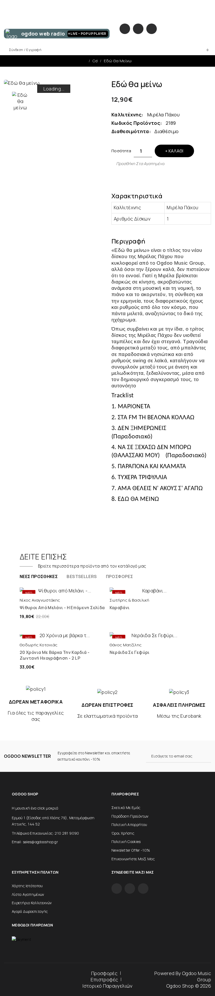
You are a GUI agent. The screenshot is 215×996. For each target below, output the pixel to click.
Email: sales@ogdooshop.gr (35, 841)
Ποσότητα (121, 151)
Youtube (151, 29)
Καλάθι (176, 151)
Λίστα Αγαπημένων (28, 894)
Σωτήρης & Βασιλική (129, 600)
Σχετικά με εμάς (125, 807)
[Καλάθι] (42, 588)
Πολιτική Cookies (126, 841)
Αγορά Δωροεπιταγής (30, 911)
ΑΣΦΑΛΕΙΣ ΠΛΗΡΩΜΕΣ (179, 705)
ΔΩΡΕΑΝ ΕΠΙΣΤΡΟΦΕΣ (107, 705)
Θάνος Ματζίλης (126, 645)
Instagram (138, 29)
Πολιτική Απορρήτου (129, 824)
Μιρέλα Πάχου (163, 114)
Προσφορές (104, 973)
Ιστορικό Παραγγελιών (107, 986)
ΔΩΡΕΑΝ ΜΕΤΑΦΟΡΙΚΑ (36, 701)
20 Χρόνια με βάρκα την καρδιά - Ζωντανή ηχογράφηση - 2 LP (54, 655)
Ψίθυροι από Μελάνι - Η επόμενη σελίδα (62, 607)
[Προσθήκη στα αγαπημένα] (83, 588)
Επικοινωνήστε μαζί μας (133, 858)
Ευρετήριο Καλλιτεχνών (32, 902)
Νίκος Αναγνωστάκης (40, 600)
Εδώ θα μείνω (118, 61)
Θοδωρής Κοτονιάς (39, 645)
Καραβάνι (120, 607)
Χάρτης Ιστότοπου (27, 885)
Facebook (125, 29)
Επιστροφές (104, 979)
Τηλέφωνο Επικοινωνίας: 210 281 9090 (45, 833)
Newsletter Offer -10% (130, 850)
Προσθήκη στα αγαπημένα (140, 163)
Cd (95, 61)
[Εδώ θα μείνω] (20, 101)
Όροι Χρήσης (122, 833)
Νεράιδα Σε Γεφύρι (130, 652)
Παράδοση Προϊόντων (129, 816)
